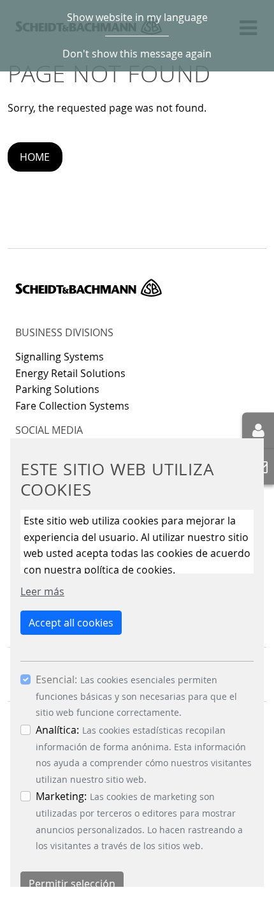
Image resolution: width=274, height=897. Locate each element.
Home (35, 157)
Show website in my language (137, 17)
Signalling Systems (59, 357)
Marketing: (61, 796)
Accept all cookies (71, 623)
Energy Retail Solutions (70, 373)
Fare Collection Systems (72, 406)
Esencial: (56, 679)
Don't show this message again (137, 54)
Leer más (42, 591)
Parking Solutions (57, 389)
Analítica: (57, 730)
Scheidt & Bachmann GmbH (88, 287)
